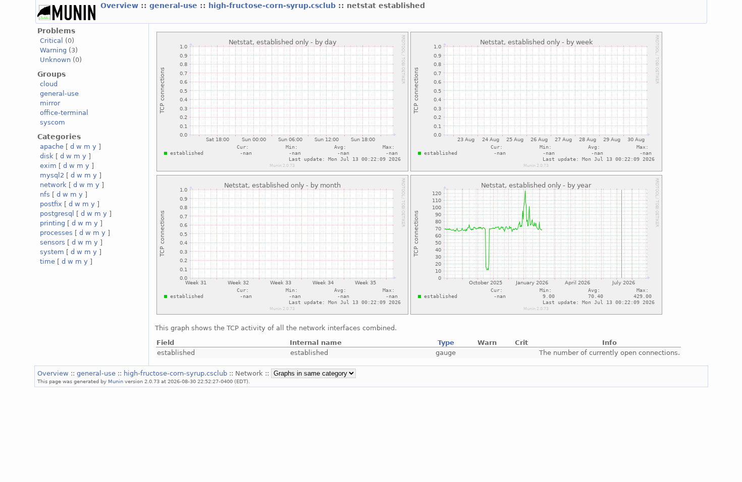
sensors (52, 242)
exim (48, 165)
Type (446, 342)
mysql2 (52, 175)
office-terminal (64, 112)
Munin (115, 381)
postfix (51, 204)
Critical (51, 40)
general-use (174, 6)
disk (47, 156)
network (53, 185)
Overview (120, 6)
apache (52, 146)
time (47, 261)
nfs (45, 194)
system (52, 252)
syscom (52, 122)
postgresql (57, 213)
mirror (50, 103)
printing (52, 223)
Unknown (55, 60)
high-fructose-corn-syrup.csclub (273, 6)
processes (56, 232)
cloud (49, 84)
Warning (53, 50)
